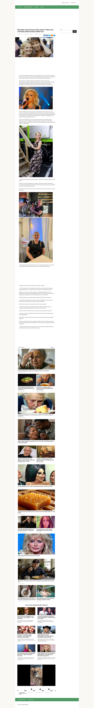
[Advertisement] (47, 18)
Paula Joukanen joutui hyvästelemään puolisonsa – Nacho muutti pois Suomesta (26, 654)
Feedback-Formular (65, 2)
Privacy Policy (73, 2)
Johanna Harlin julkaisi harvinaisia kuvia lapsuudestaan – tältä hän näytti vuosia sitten (46, 617)
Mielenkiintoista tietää (28, 7)
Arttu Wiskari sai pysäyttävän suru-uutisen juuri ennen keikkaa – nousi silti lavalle (25, 617)
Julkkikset (36, 7)
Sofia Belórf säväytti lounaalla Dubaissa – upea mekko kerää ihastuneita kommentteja (24, 636)
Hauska (41, 7)
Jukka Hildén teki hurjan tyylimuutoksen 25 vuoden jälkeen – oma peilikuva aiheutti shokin (45, 636)
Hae (61, 29)
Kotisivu (20, 7)
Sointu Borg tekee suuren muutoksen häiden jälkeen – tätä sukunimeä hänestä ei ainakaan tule (46, 654)
